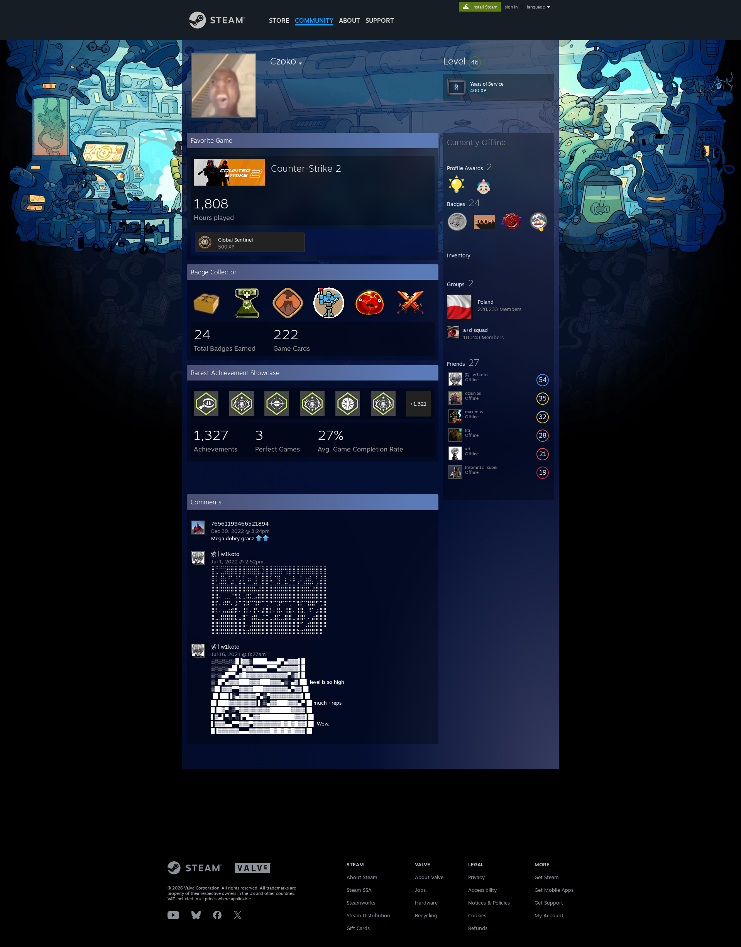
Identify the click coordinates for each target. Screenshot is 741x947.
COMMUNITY (314, 20)
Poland (486, 302)
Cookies (477, 915)
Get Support (549, 903)
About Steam (362, 877)
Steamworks (361, 903)
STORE (279, 20)
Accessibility (482, 890)
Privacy (476, 877)
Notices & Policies (489, 903)
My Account (549, 915)
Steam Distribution (368, 915)
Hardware (426, 903)
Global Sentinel (235, 240)
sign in (511, 7)
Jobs (420, 890)
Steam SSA (359, 890)
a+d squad (475, 330)
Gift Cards (358, 928)
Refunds (477, 928)
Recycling (426, 915)
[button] (498, 61)
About (349, 20)
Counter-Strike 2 (306, 168)
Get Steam (547, 877)
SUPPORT (379, 20)
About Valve (429, 877)
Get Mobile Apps (554, 890)
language (536, 7)
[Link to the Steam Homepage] (217, 26)
